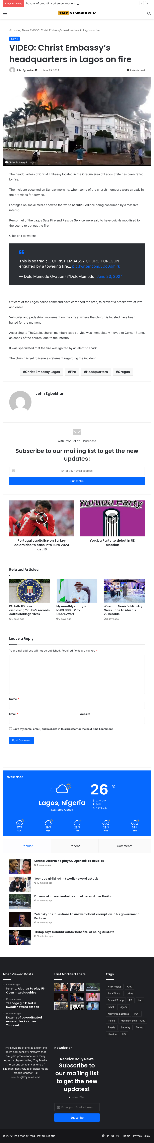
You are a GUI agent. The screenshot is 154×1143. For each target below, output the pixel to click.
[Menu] (5, 14)
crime (130, 993)
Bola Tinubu (114, 993)
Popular (27, 846)
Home (16, 30)
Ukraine (112, 1034)
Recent (75, 846)
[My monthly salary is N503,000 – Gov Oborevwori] (76, 591)
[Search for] (149, 14)
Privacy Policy (141, 1135)
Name (14, 699)
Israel (111, 1006)
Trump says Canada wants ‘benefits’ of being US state (74, 932)
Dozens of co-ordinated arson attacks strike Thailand (59, 3)
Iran (140, 1000)
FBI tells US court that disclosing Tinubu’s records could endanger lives (29, 610)
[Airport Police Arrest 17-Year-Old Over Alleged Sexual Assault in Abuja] (61, 1006)
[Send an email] (36, 70)
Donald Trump (116, 1000)
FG (130, 1000)
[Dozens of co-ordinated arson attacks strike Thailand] (20, 901)
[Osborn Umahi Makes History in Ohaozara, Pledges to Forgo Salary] (93, 997)
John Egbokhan (25, 70)
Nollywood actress (118, 1013)
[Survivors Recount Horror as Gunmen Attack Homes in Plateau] (77, 1006)
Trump (139, 1027)
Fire (73, 372)
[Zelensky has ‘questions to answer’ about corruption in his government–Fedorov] (20, 919)
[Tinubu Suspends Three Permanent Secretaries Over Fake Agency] (93, 1006)
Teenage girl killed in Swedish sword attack (66, 879)
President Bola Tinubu (133, 1020)
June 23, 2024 (110, 276)
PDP (136, 1013)
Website (85, 713)
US (124, 1034)
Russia (111, 1027)
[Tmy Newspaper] (77, 13)
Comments (124, 846)
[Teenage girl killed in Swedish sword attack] (20, 884)
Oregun (124, 372)
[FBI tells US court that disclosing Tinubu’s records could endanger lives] (29, 591)
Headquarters (97, 372)
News (25, 30)
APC (129, 986)
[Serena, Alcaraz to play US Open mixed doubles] (20, 866)
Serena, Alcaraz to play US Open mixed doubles (69, 861)
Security (125, 1027)
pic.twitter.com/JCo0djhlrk (96, 266)
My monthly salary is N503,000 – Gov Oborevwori (71, 610)
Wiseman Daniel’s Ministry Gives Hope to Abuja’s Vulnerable (123, 610)
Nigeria (124, 1006)
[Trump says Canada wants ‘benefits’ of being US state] (20, 937)
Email (13, 713)
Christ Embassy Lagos (42, 372)
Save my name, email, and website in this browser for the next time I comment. (63, 728)
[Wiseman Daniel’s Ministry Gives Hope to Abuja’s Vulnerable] (124, 591)
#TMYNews (114, 986)
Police (111, 1020)
